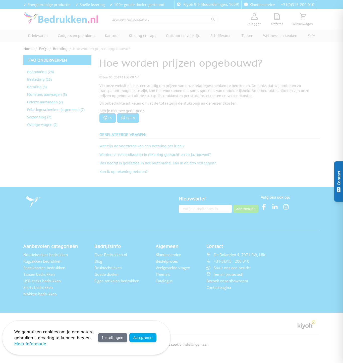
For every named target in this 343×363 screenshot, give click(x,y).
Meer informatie (30, 343)
